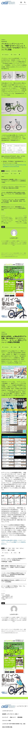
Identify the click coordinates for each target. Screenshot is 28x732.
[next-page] (4, 213)
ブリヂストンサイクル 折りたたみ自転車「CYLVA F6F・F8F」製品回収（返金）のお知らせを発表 (13, 201)
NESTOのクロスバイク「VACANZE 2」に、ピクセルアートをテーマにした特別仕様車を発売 (13, 208)
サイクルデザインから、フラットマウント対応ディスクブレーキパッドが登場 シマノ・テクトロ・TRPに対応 (7, 220)
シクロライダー (14, 238)
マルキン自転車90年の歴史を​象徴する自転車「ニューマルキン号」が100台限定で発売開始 (13, 194)
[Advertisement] (14, 20)
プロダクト (3, 39)
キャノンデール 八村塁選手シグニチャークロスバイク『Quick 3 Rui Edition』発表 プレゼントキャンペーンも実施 (21, 220)
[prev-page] (2, 213)
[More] (19, 54)
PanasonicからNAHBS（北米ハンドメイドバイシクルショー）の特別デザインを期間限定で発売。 (13, 181)
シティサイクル (14, 170)
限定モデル (20, 170)
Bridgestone (7, 170)
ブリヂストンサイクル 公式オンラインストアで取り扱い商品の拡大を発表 (13, 187)
